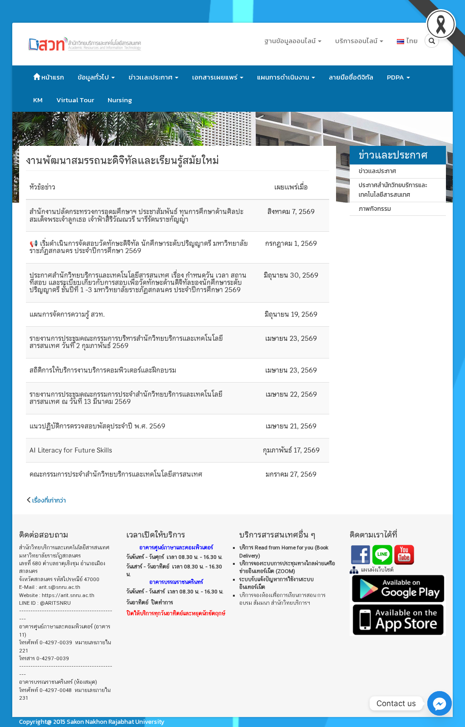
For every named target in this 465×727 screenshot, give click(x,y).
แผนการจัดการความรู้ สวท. (67, 314)
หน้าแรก (52, 77)
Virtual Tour (75, 100)
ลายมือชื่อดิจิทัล (351, 77)
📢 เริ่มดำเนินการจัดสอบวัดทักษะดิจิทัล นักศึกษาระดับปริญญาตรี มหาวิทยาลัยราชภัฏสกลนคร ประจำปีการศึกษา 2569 (139, 247)
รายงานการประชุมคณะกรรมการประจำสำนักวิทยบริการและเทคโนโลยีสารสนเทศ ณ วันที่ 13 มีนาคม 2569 (126, 398)
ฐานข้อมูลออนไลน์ (290, 40)
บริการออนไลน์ (357, 40)
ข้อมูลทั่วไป (94, 77)
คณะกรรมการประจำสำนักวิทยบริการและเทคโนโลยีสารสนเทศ (116, 474)
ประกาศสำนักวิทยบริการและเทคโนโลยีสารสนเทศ (393, 189)
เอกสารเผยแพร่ (215, 77)
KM (38, 100)
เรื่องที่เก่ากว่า (49, 500)
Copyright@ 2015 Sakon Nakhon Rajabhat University (91, 721)
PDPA (396, 77)
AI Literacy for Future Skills (71, 450)
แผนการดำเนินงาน (284, 77)
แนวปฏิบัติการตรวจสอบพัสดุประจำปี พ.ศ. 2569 (97, 426)
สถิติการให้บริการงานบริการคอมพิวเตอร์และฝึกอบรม (103, 370)
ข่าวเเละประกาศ (151, 77)
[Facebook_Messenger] (439, 703)
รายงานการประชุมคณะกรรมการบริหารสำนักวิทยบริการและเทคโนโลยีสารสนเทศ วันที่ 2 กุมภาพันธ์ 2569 (126, 342)
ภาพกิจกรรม (375, 208)
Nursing (120, 100)
